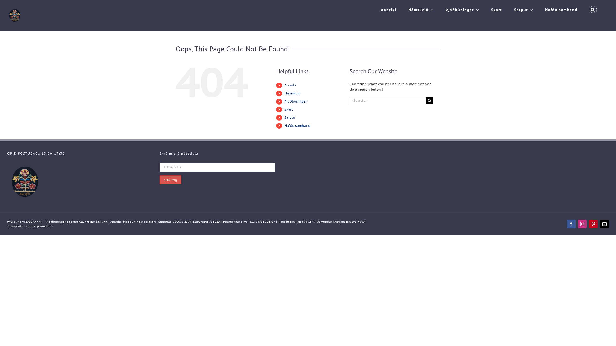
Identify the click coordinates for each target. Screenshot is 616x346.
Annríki (290, 85)
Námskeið (292, 93)
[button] (593, 8)
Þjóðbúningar (295, 101)
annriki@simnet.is (39, 226)
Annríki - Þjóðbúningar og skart (55, 221)
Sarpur (289, 117)
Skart (288, 109)
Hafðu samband (297, 126)
